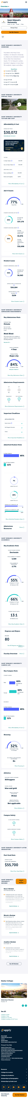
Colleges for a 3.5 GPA (6, 1017)
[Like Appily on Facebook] (13, 1087)
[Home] (4, 2)
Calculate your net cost (9, 136)
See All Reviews (14, 963)
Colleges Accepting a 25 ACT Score (9, 1019)
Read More (14, 69)
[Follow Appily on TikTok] (18, 1087)
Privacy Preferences (5, 1059)
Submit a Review (21, 881)
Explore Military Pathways (9, 148)
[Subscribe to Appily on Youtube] (24, 1087)
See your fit (6, 342)
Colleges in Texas (5, 1016)
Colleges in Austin (5, 1014)
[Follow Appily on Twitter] (8, 1087)
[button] (3, 37)
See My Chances (14, 32)
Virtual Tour (14, 27)
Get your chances (13, 369)
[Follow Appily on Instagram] (4, 1087)
